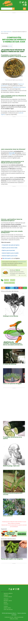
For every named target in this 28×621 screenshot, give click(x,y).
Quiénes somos (7, 607)
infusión (12, 280)
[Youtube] (11, 589)
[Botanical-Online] (8, 3)
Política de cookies (14, 618)
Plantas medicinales (7, 31)
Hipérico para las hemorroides (9, 247)
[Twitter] (13, 589)
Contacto (6, 606)
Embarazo (6, 604)
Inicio (2, 31)
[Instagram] (16, 589)
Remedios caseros (8, 600)
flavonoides (12, 153)
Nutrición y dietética (8, 593)
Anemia (5, 602)
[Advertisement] (14, 22)
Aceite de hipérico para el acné (9, 255)
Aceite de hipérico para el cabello (10, 253)
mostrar (9, 46)
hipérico (6, 280)
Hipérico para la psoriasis (8, 250)
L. (7, 85)
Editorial (18, 270)
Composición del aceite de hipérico (10, 245)
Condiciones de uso (9, 617)
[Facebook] (9, 589)
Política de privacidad (18, 617)
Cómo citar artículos (8, 609)
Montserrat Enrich (22, 261)
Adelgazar (6, 595)
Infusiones (6, 599)
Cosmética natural (8, 596)
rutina (10, 154)
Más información (6, 258)
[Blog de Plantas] (18, 589)
